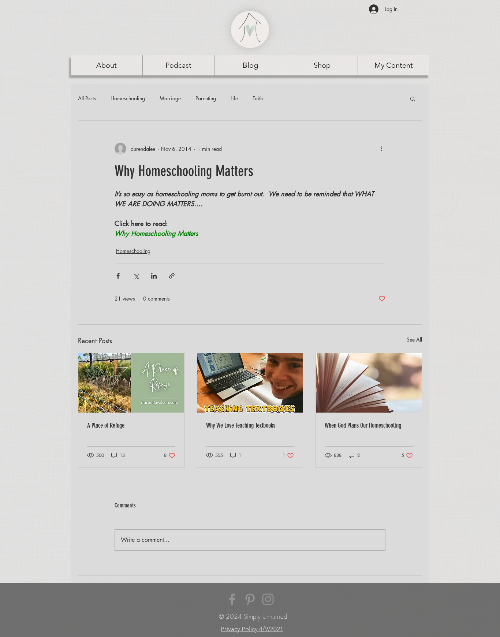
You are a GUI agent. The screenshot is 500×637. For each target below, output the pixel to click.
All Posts (87, 98)
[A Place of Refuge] (131, 383)
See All (414, 339)
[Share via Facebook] (118, 275)
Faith (258, 98)
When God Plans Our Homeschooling (363, 425)
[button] (412, 98)
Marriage (170, 98)
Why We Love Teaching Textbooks (240, 425)
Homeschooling (128, 98)
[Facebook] (232, 599)
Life (234, 98)
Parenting (205, 98)
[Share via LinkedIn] (153, 275)
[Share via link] (171, 275)
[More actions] (381, 148)
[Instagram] (268, 599)
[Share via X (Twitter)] (136, 275)
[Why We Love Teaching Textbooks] (250, 383)
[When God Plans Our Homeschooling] (369, 383)
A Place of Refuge (105, 425)
